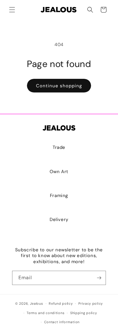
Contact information (62, 322)
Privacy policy (90, 303)
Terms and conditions (45, 313)
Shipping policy (83, 313)
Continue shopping (59, 86)
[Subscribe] (99, 278)
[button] (12, 9)
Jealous (36, 303)
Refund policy (61, 303)
